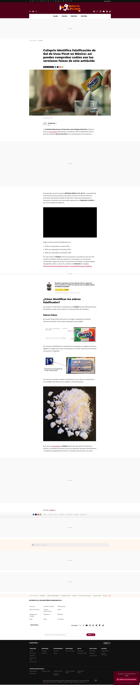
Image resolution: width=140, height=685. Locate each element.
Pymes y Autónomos (104, 654)
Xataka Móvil (33, 653)
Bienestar (60, 614)
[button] (52, 123)
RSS (93, 625)
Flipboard (60, 67)
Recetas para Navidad (33, 615)
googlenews (107, 11)
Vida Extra (44, 653)
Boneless (75, 595)
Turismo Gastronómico (48, 610)
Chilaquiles (42, 595)
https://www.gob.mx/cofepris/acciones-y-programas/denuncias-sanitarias (67, 266)
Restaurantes (61, 606)
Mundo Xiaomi (33, 661)
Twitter (58, 67)
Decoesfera (92, 653)
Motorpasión (80, 650)
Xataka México (33, 671)
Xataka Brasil (33, 673)
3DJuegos (44, 650)
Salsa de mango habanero (53, 595)
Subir (105, 643)
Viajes (55, 16)
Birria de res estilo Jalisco (85, 595)
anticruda (84, 514)
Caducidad (70, 514)
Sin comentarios (49, 67)
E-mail (62, 67)
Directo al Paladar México (70, 672)
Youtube (104, 11)
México (77, 514)
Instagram (100, 11)
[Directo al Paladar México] (70, 7)
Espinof (55, 653)
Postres (84, 16)
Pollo (31, 619)
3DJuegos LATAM (46, 671)
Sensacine (56, 650)
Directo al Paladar (70, 650)
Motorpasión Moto (81, 653)
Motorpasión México (80, 672)
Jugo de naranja (97, 595)
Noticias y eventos (53, 514)
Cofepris (52, 510)
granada (41, 40)
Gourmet (32, 606)
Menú (30, 11)
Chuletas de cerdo (66, 595)
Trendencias (92, 650)
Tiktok (110, 11)
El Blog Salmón (105, 650)
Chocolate (60, 619)
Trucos (64, 16)
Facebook (97, 11)
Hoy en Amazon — (61, 289)
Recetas (74, 16)
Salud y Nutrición (34, 609)
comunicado (53, 132)
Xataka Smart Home (33, 658)
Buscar (36, 11)
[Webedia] (33, 643)
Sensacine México (58, 671)
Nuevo (33, 11)
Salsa (45, 619)
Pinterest (94, 11)
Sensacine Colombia (56, 674)
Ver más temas (34, 625)
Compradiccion (93, 655)
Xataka (31, 650)
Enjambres (47, 614)
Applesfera (32, 655)
